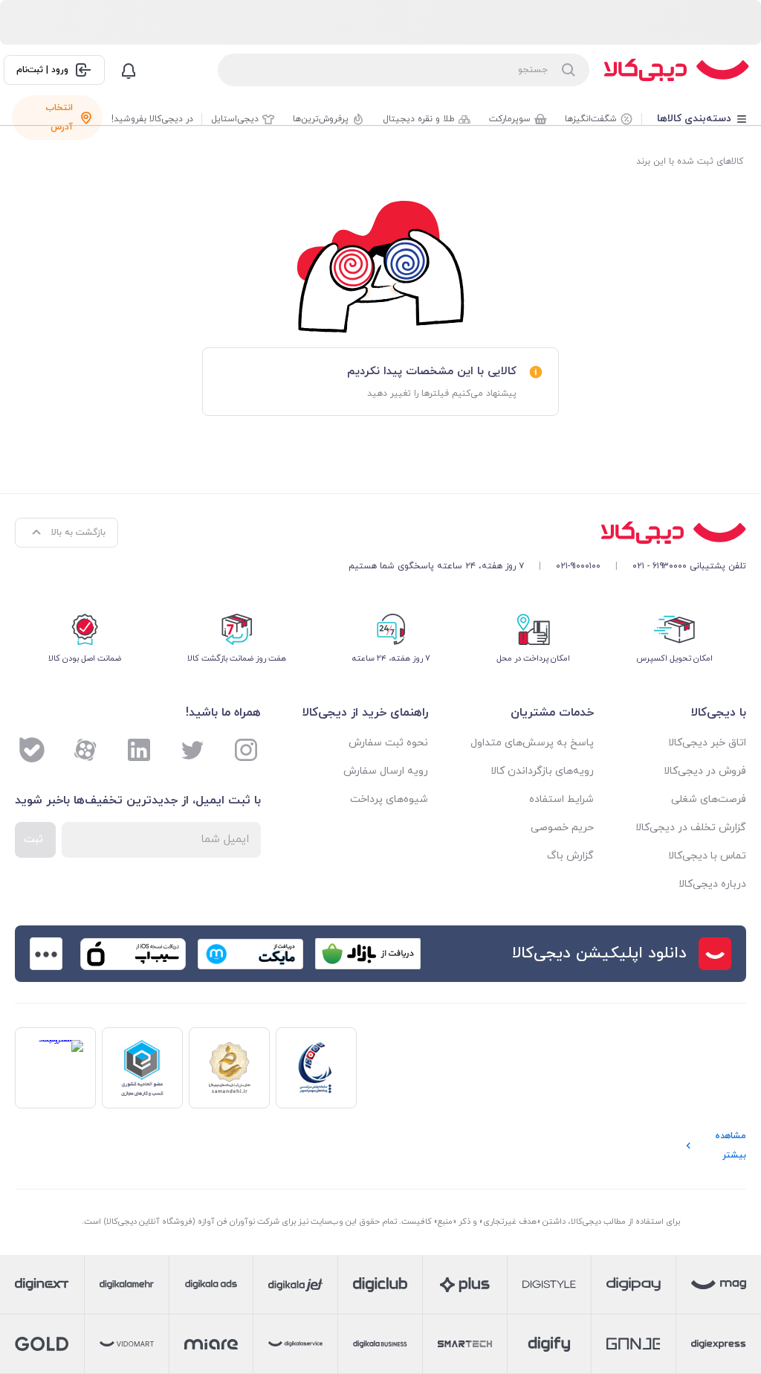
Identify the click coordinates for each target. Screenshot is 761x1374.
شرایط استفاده (561, 799)
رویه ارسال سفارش (385, 771)
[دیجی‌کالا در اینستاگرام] (246, 750)
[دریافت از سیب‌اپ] (133, 953)
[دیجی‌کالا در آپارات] (85, 750)
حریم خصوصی (562, 828)
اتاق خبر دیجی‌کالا (707, 743)
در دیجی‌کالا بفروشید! (152, 119)
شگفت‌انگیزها (591, 119)
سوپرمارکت (510, 119)
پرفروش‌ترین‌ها (321, 119)
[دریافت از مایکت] (250, 953)
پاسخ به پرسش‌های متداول (531, 743)
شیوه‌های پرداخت (389, 799)
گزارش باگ (570, 856)
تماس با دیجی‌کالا (707, 856)
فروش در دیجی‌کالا (705, 771)
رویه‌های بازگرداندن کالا (541, 771)
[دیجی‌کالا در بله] (32, 750)
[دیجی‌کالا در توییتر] (192, 750)
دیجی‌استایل (235, 119)
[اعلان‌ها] (128, 70)
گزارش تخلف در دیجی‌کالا (690, 828)
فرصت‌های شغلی (708, 799)
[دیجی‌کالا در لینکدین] (139, 750)
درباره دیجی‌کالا (712, 884)
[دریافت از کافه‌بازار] (368, 953)
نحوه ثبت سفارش (388, 743)
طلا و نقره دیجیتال (419, 119)
